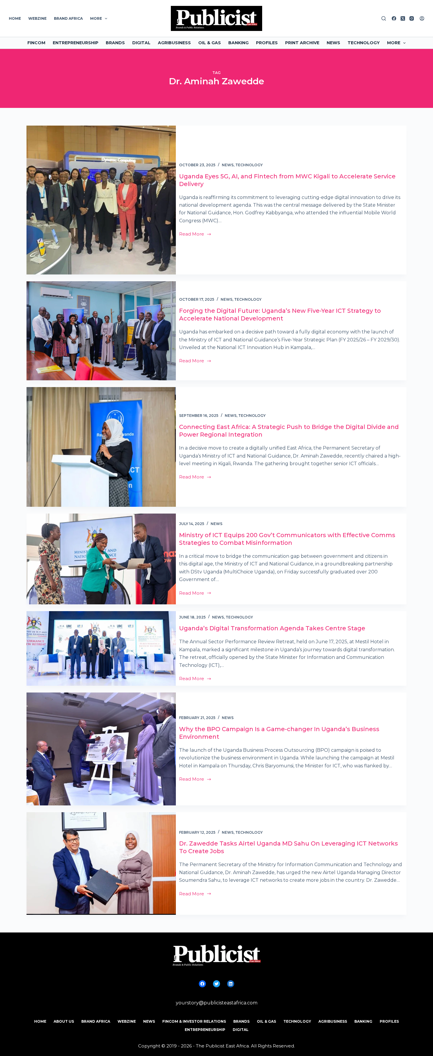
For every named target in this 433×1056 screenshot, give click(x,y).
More (96, 18)
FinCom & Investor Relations (194, 1021)
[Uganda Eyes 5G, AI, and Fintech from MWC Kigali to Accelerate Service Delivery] (101, 200)
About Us (64, 1021)
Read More (191, 234)
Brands (115, 42)
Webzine (37, 18)
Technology (364, 42)
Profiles (267, 42)
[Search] (383, 18)
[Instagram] (411, 18)
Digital (141, 42)
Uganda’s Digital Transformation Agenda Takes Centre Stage (272, 628)
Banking (238, 42)
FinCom (36, 42)
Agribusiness (174, 42)
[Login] (422, 18)
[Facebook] (394, 18)
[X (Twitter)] (403, 18)
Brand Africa (68, 18)
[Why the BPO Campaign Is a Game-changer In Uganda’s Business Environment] (101, 749)
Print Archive (302, 42)
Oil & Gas (209, 42)
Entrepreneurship (75, 42)
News (333, 42)
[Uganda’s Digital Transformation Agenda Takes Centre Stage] (101, 648)
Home (15, 18)
